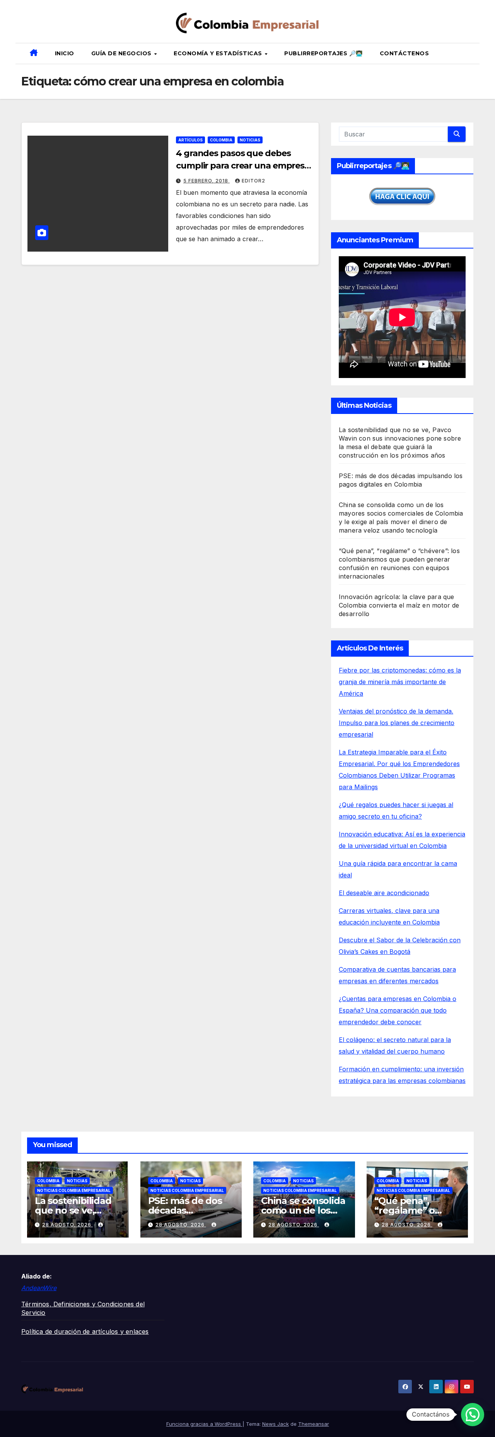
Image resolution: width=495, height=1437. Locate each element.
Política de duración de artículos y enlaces (85, 1331)
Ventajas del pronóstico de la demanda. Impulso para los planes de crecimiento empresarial (396, 722)
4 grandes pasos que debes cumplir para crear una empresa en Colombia (242, 165)
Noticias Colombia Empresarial (74, 1190)
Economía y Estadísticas (219, 53)
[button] (471, 54)
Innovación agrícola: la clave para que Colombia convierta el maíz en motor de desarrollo (399, 605)
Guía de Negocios (122, 53)
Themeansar (313, 1424)
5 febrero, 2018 (206, 181)
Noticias (250, 140)
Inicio (64, 53)
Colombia (221, 140)
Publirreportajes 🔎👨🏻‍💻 (323, 53)
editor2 (253, 181)
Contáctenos (404, 53)
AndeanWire (38, 1288)
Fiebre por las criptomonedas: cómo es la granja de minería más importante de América (400, 681)
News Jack (275, 1424)
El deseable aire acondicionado (384, 893)
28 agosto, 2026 (67, 1225)
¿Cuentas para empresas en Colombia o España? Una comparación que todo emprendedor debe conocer (397, 1010)
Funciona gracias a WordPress (204, 1424)
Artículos (190, 140)
